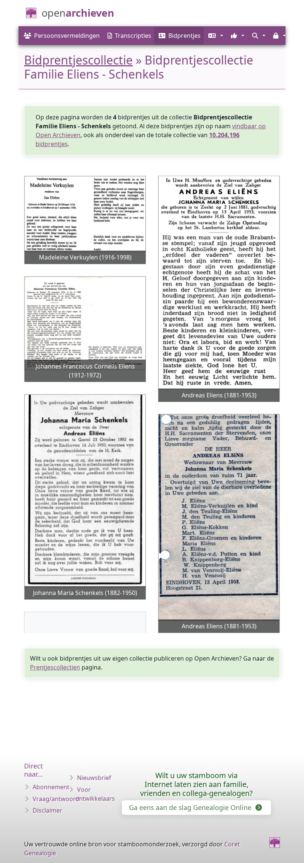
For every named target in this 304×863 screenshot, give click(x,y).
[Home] (275, 842)
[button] (215, 35)
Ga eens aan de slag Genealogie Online (191, 807)
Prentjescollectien (55, 667)
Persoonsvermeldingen (67, 36)
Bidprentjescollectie (78, 60)
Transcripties (133, 36)
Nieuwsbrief (94, 778)
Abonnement (51, 787)
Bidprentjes (184, 36)
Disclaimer (47, 810)
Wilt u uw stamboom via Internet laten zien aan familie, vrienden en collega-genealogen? (196, 784)
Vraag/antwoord (56, 799)
